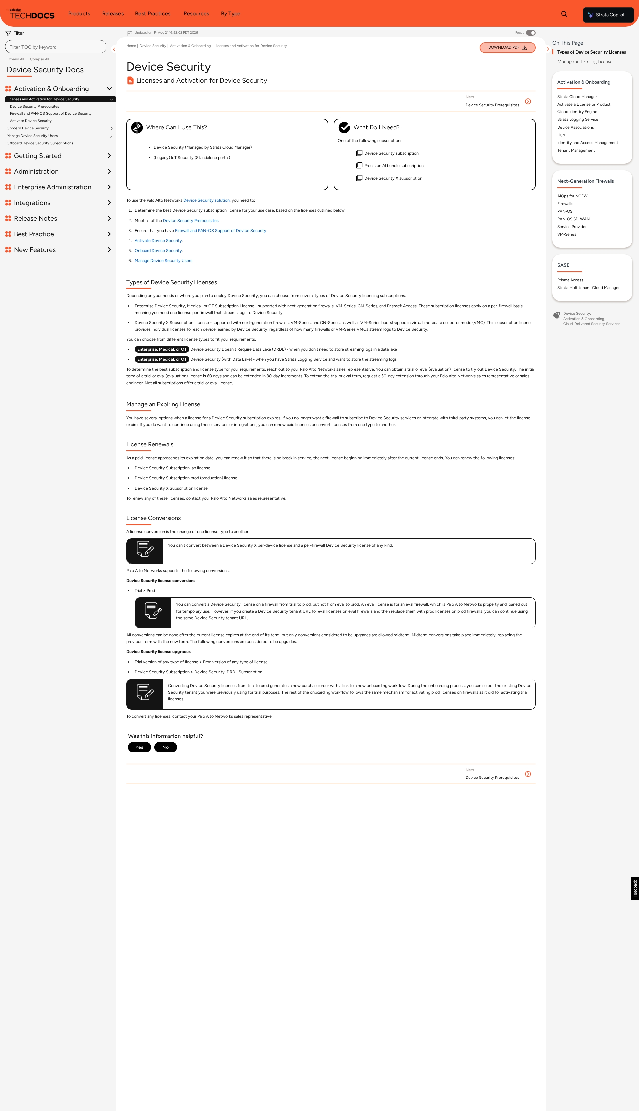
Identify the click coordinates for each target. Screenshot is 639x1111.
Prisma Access (570, 280)
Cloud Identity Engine (577, 112)
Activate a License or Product (584, 104)
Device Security (153, 46)
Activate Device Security (31, 121)
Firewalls (565, 203)
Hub (561, 135)
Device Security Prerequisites (34, 106)
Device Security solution (206, 200)
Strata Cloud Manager (577, 96)
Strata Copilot (610, 15)
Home (131, 46)
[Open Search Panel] (564, 15)
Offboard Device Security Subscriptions (40, 143)
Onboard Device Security (28, 128)
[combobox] (55, 46)
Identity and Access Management (587, 142)
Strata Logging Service (577, 119)
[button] (635, 888)
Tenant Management (576, 150)
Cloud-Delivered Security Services (591, 324)
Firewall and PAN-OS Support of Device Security (51, 113)
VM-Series (566, 234)
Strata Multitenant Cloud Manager (588, 287)
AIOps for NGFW (572, 196)
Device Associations (575, 127)
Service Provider (572, 226)
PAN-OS (564, 211)
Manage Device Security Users (32, 136)
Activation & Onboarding (190, 46)
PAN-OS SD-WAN (573, 219)
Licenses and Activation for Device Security (43, 99)
